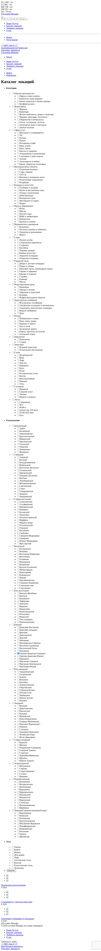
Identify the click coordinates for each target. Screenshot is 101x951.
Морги (22, 235)
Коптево (23, 478)
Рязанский (24, 617)
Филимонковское (27, 805)
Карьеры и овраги (27, 324)
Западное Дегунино (28, 475)
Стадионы (24, 245)
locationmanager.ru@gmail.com (14, 48)
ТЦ (20, 135)
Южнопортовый (26, 622)
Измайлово (24, 564)
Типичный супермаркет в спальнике (17, 919)
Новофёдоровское (27, 826)
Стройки (23, 276)
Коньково (23, 680)
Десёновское (25, 787)
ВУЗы (22, 208)
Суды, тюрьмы (26, 172)
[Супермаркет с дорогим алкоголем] (50, 895)
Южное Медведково (28, 541)
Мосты (22, 282)
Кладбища (24, 182)
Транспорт (19, 345)
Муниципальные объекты (25, 167)
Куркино (23, 742)
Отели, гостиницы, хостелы (31, 122)
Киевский (23, 816)
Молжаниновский (27, 483)
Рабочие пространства (24, 93)
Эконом (22, 394)
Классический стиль (23, 865)
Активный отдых (27, 334)
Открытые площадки (28, 258)
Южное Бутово (26, 698)
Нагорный (24, 651)
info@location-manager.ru (12, 946)
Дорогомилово (26, 708)
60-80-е (22, 407)
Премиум (23, 389)
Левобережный (26, 481)
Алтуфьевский (26, 504)
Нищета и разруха (27, 397)
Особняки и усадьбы (28, 188)
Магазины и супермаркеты (31, 133)
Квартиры (24, 112)
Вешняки (23, 551)
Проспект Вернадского (29, 724)
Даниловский (25, 635)
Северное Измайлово (29, 583)
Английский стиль (22, 860)
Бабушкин (24, 365)
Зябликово (24, 640)
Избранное (11, 75)
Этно (21, 384)
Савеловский (25, 486)
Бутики (22, 138)
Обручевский (25, 687)
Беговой (23, 460)
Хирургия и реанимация (30, 232)
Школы (22, 211)
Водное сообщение (28, 311)
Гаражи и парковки (28, 271)
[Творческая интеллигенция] (50, 878)
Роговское (24, 831)
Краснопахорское (27, 821)
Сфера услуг (19, 130)
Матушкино (24, 766)
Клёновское (24, 818)
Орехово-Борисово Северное (32, 653)
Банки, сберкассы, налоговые (32, 164)
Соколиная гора (26, 585)
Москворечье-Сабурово (30, 643)
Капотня (23, 596)
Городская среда (21, 261)
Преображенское (26, 580)
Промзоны (24, 287)
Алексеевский (25, 502)
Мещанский (24, 439)
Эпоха (17, 399)
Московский (25, 795)
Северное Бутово (27, 690)
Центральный (20, 426)
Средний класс (26, 392)
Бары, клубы (25, 146)
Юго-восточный (21, 591)
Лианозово (24, 515)
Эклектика (19, 868)
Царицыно (24, 659)
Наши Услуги (12, 23)
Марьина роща (26, 523)
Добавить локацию (14, 28)
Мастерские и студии (29, 201)
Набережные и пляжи (29, 318)
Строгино (23, 753)
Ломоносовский (26, 685)
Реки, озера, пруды (27, 321)
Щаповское (24, 836)
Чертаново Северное (28, 661)
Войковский (25, 465)
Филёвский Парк (27, 734)
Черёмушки (24, 695)
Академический (26, 672)
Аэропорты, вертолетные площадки (35, 308)
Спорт (17, 237)
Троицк (22, 834)
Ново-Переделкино (28, 719)
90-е (21, 405)
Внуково (23, 706)
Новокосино (25, 575)
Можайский (24, 716)
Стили (17, 352)
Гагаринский (25, 674)
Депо (21, 313)
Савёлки (23, 768)
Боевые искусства (27, 253)
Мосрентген (24, 797)
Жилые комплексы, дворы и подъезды (36, 114)
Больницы (24, 227)
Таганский (24, 444)
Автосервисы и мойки (29, 161)
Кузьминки (24, 598)
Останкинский (26, 525)
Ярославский (25, 543)
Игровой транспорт (28, 347)
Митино (23, 745)
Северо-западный (22, 740)
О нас (8, 30)
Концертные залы (27, 198)
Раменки (23, 727)
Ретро (22, 371)
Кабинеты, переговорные (30, 99)
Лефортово (24, 601)
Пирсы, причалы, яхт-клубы (32, 331)
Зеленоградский (21, 763)
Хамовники (24, 449)
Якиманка (24, 452)
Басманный (24, 431)
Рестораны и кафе (27, 143)
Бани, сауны (24, 148)
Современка (24, 402)
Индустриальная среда (24, 284)
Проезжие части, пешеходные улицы (35, 269)
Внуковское (24, 782)
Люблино (23, 604)
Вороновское (25, 813)
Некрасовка (24, 609)
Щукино (23, 758)
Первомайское (25, 829)
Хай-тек (23, 363)
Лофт (21, 360)
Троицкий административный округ (30, 810)
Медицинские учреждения (26, 224)
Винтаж (17, 863)
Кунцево (23, 714)
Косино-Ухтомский (28, 567)
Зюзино (22, 677)
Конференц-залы (26, 104)
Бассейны (23, 248)
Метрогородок (25, 570)
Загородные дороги (28, 329)
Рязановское (24, 800)
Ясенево (23, 700)
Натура (17, 316)
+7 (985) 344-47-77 (9, 45)
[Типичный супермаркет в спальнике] (50, 911)
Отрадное (23, 528)
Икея (21, 358)
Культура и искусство (24, 185)
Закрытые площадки (28, 256)
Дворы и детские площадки (31, 263)
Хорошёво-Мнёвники (29, 755)
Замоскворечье (26, 434)
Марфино (23, 520)
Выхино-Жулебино (28, 593)
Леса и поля (24, 326)
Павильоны (19, 337)
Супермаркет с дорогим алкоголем (16, 902)
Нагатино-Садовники (29, 646)
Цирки (22, 203)
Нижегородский (26, 611)
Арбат (22, 428)
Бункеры (23, 295)
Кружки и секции (27, 222)
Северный (18, 455)
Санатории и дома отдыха (31, 156)
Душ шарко (19, 855)
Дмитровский (25, 473)
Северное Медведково (29, 536)
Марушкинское (26, 792)
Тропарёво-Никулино (29, 732)
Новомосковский (22, 779)
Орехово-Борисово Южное (31, 656)
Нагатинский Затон (28, 648)
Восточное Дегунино (29, 468)
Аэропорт (23, 457)
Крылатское (24, 711)
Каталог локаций (14, 26)
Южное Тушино (26, 761)
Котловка (23, 682)
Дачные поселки (26, 127)
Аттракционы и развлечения (32, 154)
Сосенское (24, 802)
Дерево (17, 852)
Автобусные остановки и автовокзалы (36, 305)
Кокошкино (24, 789)
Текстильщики (26, 619)
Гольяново (24, 559)
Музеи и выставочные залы (31, 190)
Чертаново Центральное (30, 664)
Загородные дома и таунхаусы (32, 125)
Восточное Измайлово (29, 554)
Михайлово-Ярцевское (29, 823)
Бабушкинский (26, 507)
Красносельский (26, 436)
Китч (21, 368)
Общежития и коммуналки (31, 120)
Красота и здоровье (28, 151)
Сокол (22, 489)
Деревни (23, 109)
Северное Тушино (27, 750)
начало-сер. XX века (28, 410)
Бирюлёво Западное (28, 630)
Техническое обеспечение (31, 350)
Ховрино (23, 494)
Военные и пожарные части (32, 177)
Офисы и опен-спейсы (29, 96)
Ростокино (24, 530)
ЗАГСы (22, 174)
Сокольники (25, 588)
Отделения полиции (28, 169)
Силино (23, 774)
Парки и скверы (26, 266)
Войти (9, 37)
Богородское (25, 549)
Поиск (9, 57)
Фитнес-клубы (26, 240)
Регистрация (12, 40)
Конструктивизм (26, 379)
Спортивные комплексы (30, 242)
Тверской (23, 447)
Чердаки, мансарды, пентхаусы (33, 117)
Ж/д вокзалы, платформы (30, 303)
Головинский (25, 470)
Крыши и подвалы (27, 274)
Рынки (22, 140)
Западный (18, 703)
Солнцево (23, 729)
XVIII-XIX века (26, 413)
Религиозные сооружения (31, 180)
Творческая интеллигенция (13, 885)
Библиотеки (24, 219)
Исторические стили (28, 373)
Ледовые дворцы (27, 250)
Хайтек (17, 847)
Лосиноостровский (28, 517)
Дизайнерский (25, 355)
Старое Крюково (26, 771)
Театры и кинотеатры (29, 193)
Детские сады (25, 214)
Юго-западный (21, 669)
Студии (22, 342)
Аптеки (22, 159)
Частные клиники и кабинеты (32, 229)
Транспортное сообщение (25, 300)
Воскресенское (26, 784)
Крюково (23, 776)
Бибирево (23, 509)
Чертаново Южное (27, 666)
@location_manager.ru (10, 50)
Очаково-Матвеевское (29, 721)
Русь (21, 415)
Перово (22, 577)
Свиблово (23, 533)
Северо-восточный (22, 499)
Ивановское (24, 562)
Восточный (19, 546)
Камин (17, 850)
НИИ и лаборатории (28, 216)
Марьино (23, 606)
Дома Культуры (26, 195)
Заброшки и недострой (29, 292)
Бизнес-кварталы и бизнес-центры (34, 101)
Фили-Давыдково (27, 737)
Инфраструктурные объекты (32, 297)
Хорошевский (25, 496)
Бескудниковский (27, 462)
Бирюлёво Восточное (29, 627)
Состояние (19, 386)
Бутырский (24, 512)
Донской (23, 638)
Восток (22, 376)
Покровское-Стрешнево (30, 748)
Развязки (23, 279)
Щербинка (24, 808)
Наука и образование (23, 206)
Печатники (24, 614)
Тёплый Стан (25, 693)
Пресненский (25, 441)
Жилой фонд (20, 106)
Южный (18, 625)
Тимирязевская (26, 491)
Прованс (23, 381)
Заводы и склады (27, 290)
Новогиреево (25, 572)
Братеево (23, 632)
